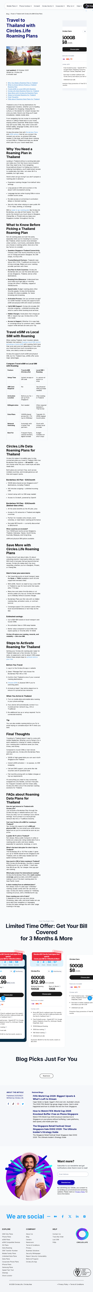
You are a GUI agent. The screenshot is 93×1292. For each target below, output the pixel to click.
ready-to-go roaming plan (20, 210)
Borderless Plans (32, 132)
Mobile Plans (11, 6)
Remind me (65, 1182)
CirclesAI (37, 6)
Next (90, 998)
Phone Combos (24, 6)
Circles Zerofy (47, 6)
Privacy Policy (80, 1192)
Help (78, 6)
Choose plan (74, 49)
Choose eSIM (13, 683)
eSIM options (14, 134)
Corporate (59, 6)
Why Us (69, 6)
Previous (3, 998)
